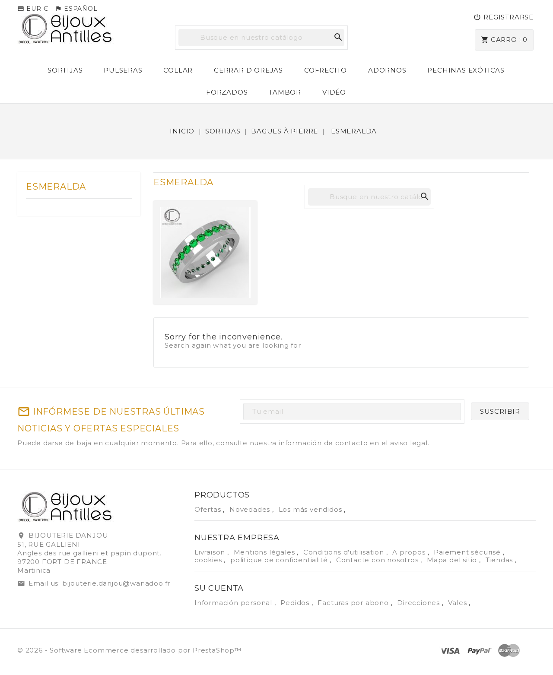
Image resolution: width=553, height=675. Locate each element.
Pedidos (295, 603)
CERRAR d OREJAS (248, 70)
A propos (409, 552)
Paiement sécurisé (468, 552)
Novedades (250, 509)
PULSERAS (123, 70)
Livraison (210, 552)
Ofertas (208, 509)
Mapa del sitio (453, 560)
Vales (458, 603)
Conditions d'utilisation (344, 552)
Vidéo (334, 92)
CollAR (178, 70)
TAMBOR (285, 92)
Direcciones (419, 603)
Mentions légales (265, 552)
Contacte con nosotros (378, 560)
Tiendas (500, 560)
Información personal (234, 603)
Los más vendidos (311, 509)
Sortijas (65, 70)
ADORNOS (387, 70)
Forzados (227, 92)
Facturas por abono (354, 603)
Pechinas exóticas (466, 70)
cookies (209, 560)
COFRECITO (325, 70)
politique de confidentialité (280, 560)
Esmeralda (56, 186)
